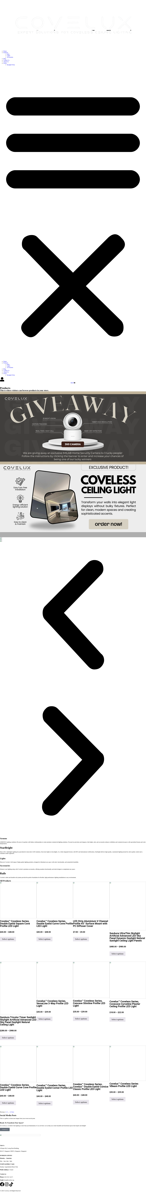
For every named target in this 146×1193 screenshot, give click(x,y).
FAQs (5, 63)
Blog (4, 58)
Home (5, 51)
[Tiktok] (11, 1184)
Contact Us (6, 60)
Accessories (10, 57)
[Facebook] (2, 1184)
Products (5, 52)
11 (10, 1112)
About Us (6, 61)
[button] (73, 213)
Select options (8, 939)
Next (12, 1112)
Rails (8, 54)
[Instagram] (7, 1184)
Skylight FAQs (11, 64)
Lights (8, 55)
